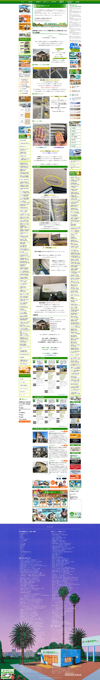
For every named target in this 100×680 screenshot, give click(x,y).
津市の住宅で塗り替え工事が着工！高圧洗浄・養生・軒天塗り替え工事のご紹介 (75, 30)
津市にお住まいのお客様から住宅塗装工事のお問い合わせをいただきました (75, 26)
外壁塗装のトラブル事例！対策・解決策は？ (75, 346)
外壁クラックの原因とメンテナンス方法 (24, 211)
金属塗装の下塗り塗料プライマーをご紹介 (75, 247)
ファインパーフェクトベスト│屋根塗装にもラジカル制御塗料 (62, 629)
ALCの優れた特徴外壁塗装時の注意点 (23, 351)
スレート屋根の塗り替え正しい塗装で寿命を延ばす (25, 272)
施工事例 (30, 1)
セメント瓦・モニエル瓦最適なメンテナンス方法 (24, 294)
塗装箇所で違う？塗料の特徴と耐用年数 (75, 241)
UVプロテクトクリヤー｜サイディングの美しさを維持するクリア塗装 (63, 643)
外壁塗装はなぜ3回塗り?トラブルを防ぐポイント (24, 237)
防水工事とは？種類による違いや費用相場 (25, 326)
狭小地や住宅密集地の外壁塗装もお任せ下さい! (24, 278)
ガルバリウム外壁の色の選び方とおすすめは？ (27, 596)
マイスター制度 (22, 543)
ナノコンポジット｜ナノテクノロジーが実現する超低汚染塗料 (62, 640)
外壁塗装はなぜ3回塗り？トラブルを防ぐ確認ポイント (29, 612)
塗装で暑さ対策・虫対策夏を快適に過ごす (24, 205)
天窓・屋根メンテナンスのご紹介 (24, 253)
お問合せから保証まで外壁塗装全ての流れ (59, 537)
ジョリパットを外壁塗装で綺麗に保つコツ (75, 304)
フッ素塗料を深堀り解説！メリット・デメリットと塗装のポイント (31, 667)
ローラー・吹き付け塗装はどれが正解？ (74, 307)
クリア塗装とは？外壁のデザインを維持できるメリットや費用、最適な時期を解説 (65, 654)
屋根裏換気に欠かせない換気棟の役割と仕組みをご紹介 (29, 643)
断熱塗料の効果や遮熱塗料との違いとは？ (75, 330)
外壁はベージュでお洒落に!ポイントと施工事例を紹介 (75, 368)
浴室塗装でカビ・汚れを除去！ (23, 310)
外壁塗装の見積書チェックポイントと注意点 (75, 199)
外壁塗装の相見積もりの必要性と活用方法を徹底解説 (29, 613)
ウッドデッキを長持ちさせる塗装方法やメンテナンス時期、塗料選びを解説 (64, 604)
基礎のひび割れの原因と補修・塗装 (74, 342)
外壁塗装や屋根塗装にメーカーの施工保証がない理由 (75, 257)
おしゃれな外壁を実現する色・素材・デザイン (75, 352)
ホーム (22, 1)
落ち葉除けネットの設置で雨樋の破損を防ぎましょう (60, 597)
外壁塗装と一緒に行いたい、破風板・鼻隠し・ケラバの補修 (62, 587)
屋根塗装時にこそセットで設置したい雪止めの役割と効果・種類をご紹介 (64, 595)
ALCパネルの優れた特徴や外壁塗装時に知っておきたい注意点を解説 (31, 626)
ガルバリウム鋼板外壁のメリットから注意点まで (75, 231)
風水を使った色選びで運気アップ (76, 87)
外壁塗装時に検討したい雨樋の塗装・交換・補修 (24, 259)
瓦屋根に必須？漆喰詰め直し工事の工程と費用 (59, 581)
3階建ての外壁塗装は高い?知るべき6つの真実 (75, 219)
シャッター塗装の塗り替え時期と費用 (23, 313)
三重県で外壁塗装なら (24, 385)
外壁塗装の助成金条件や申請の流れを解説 (75, 184)
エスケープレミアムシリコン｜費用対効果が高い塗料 (60, 636)
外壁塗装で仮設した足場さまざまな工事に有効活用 (75, 263)
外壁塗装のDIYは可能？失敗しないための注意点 (75, 276)
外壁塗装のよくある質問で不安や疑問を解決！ (75, 180)
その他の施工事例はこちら (62, 394)
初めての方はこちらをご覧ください (58, 533)
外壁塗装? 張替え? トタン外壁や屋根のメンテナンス (60, 575)
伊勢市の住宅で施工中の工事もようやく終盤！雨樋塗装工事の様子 (75, 41)
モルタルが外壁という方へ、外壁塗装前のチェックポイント (62, 670)
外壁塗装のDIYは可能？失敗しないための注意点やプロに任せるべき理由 (32, 588)
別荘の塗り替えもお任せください (75, 168)
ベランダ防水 (24, 52)
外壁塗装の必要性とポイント (56, 554)
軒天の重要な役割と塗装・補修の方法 (23, 246)
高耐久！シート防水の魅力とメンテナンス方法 (24, 335)
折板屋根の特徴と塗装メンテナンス (23, 288)
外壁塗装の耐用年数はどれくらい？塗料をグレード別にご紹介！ (30, 598)
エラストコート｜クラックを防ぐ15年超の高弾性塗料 (61, 642)
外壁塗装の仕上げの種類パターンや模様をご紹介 (75, 380)
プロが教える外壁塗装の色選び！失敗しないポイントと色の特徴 (30, 561)
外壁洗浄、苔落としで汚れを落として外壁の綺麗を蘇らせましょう (63, 611)
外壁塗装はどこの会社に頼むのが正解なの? (27, 620)
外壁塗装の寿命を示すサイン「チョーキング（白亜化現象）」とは (31, 602)
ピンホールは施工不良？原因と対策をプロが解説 (24, 221)
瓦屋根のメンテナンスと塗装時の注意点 (24, 291)
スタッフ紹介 (22, 382)
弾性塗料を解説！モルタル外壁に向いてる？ (75, 377)
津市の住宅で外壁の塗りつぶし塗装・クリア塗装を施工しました (75, 23)
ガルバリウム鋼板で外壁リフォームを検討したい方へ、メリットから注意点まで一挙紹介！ (35, 595)
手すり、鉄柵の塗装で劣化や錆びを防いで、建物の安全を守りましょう (63, 602)
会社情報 (21, 547)
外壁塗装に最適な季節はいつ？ (24, 189)
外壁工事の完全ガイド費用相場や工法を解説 (24, 164)
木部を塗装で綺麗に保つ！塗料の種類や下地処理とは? (76, 323)
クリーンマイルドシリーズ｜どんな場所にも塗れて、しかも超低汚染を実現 (64, 647)
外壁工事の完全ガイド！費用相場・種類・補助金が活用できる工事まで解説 (32, 575)
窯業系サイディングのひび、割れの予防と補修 (75, 282)
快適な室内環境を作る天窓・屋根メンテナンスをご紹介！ (61, 591)
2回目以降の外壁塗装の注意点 (74, 238)
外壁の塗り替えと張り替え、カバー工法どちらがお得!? (29, 589)
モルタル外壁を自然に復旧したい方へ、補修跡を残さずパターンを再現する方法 (33, 606)
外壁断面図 (22, 357)
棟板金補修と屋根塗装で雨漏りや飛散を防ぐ (24, 319)
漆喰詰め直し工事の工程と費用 (74, 301)
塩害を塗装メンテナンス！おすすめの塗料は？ (25, 341)
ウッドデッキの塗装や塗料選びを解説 (24, 307)
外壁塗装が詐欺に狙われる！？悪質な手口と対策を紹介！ (29, 615)
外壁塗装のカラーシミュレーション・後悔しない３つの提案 (30, 568)
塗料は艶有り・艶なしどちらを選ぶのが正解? (75, 288)
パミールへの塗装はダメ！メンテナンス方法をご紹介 (75, 327)
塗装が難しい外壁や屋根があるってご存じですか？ (75, 279)
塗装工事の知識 (23, 140)
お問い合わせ (22, 391)
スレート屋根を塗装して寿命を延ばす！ (58, 615)
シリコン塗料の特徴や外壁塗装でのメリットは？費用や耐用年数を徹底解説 (64, 650)
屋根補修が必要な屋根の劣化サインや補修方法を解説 (60, 598)
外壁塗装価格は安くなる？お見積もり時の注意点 (25, 167)
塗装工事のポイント (23, 146)
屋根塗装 (24, 46)
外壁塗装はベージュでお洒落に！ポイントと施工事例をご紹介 (30, 664)
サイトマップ (22, 394)
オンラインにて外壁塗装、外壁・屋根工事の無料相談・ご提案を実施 (63, 568)
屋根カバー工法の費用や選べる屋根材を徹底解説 (24, 176)
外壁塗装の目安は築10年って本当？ (23, 153)
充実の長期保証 (22, 544)
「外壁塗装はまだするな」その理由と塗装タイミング (25, 159)
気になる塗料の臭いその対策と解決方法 (74, 215)
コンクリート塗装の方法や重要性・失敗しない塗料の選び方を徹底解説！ (64, 608)
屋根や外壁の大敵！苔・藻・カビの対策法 (75, 317)
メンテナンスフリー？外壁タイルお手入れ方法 (75, 295)
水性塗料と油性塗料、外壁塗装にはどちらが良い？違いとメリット (63, 663)
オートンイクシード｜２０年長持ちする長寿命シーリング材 (62, 649)
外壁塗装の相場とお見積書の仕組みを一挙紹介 (59, 546)
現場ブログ (22, 536)
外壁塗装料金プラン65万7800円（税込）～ (59, 540)
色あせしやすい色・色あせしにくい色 (75, 95)
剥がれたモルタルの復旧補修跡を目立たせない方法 (25, 218)
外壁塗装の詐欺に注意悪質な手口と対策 (75, 206)
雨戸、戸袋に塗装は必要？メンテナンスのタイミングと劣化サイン (63, 609)
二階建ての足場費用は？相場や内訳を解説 (75, 269)
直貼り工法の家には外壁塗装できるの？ (74, 285)
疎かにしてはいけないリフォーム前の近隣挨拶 (75, 212)
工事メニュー (46, 1)
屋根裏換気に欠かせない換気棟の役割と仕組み (24, 338)
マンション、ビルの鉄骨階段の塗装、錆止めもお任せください (62, 601)
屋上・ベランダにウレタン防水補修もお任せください (25, 332)
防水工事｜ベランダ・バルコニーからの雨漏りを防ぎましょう (62, 567)
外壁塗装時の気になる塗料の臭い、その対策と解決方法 (29, 578)
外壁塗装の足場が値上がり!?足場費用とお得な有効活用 (61, 622)
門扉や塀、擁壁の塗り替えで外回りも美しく (59, 564)
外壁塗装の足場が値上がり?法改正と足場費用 (76, 266)
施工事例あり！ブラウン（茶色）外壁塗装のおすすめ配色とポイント (31, 666)
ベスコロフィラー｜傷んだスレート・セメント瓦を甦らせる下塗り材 (63, 633)
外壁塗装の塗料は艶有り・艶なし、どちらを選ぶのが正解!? (62, 661)
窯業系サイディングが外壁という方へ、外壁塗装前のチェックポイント (63, 671)
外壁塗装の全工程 (23, 156)
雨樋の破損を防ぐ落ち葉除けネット (23, 265)
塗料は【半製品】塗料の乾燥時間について (24, 345)
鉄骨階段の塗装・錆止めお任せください (24, 300)
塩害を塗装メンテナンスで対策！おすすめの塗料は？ (29, 644)
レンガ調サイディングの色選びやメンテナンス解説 (25, 214)
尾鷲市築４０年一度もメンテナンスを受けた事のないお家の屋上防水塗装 (75, 9)
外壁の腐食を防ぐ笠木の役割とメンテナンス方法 (25, 256)
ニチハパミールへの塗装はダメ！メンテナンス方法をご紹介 (30, 647)
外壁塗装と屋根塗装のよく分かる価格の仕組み (59, 534)
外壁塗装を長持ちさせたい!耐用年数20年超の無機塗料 (75, 253)
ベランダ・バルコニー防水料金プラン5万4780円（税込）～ (62, 544)
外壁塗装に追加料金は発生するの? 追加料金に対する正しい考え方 (63, 571)
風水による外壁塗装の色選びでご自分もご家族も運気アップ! (30, 569)
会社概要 (77, 1)
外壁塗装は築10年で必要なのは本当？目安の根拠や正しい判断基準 (31, 572)
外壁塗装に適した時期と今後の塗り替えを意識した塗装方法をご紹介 (31, 599)
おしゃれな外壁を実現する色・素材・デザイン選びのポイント (30, 657)
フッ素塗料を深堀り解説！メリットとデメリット (75, 374)
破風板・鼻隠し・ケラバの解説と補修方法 (25, 243)
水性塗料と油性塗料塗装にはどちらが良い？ (75, 292)
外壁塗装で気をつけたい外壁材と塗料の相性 (24, 361)
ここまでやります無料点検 (56, 536)
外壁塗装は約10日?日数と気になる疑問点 (75, 209)
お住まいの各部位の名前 (24, 179)
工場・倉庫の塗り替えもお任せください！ (75, 161)
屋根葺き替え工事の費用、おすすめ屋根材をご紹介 (60, 558)
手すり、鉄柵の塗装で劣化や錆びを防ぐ (24, 303)
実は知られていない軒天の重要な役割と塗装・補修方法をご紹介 (62, 588)
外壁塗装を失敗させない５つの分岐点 (75, 187)
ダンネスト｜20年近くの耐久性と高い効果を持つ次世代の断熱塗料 (63, 644)
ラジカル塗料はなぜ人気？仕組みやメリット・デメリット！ (30, 670)
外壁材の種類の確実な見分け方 (73, 225)
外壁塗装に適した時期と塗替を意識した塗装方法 (24, 186)
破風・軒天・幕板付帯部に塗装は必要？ (24, 240)
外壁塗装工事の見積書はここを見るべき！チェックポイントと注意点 (63, 547)
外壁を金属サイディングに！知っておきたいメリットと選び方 (62, 574)
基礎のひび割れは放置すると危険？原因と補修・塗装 (29, 653)
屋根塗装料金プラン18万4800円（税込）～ (59, 541)
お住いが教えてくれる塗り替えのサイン (24, 150)
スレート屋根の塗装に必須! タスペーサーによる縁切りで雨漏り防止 (31, 619)
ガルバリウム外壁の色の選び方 (74, 234)
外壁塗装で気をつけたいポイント (24, 234)
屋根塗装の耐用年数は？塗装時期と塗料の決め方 (75, 349)
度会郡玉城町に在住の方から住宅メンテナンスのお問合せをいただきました (75, 20)
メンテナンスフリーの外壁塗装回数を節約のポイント (75, 228)
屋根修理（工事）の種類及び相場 (23, 170)
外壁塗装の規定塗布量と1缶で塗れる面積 (75, 311)
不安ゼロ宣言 (22, 546)
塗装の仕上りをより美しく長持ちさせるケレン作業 (25, 224)
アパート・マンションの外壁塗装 (57, 618)
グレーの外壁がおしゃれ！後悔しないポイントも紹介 (75, 358)
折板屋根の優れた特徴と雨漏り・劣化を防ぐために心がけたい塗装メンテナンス (65, 577)
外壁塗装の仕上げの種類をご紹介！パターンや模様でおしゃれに (30, 671)
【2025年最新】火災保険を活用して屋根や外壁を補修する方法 (62, 551)
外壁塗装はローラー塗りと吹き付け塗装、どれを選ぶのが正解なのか (31, 623)
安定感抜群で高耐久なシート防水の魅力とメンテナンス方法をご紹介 (31, 642)
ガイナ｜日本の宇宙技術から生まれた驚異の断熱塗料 (60, 646)
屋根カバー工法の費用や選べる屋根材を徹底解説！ (60, 560)
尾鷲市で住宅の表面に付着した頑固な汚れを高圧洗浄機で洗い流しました (75, 12)
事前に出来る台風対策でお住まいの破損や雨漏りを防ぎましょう (30, 650)
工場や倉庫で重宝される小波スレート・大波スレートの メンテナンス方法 (32, 633)
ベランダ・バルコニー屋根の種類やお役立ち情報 (25, 322)
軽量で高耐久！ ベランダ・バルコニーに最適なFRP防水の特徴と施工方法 (32, 639)
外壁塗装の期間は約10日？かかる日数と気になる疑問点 (29, 571)
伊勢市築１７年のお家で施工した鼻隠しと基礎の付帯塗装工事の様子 (75, 38)
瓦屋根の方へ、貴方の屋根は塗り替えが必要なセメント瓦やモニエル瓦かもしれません (66, 584)
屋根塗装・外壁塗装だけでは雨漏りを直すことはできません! (30, 581)
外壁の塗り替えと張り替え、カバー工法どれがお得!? (75, 221)
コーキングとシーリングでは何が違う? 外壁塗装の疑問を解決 (30, 625)
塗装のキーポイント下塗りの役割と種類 (74, 244)
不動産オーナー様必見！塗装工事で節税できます (75, 260)
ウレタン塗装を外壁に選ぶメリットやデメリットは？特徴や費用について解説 (65, 653)
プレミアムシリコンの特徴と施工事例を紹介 (75, 384)
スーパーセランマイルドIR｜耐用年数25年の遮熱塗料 (61, 632)
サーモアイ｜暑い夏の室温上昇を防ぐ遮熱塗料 (59, 630)
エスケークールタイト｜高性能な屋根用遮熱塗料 (60, 637)
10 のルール (22, 541)
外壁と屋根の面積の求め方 (25, 354)
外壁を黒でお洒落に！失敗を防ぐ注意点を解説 (75, 361)
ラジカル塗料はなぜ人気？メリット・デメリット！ (75, 390)
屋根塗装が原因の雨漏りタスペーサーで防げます (24, 275)
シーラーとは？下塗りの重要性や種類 (75, 250)
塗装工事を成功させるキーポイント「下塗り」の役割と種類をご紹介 (63, 667)
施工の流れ (54, 1)
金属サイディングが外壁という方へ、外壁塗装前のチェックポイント (63, 673)
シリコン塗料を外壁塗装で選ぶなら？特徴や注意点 (25, 199)
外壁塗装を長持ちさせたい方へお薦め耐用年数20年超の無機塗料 (62, 664)
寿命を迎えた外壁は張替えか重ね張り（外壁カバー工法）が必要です (63, 561)
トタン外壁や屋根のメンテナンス (23, 284)
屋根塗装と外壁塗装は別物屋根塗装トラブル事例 (25, 230)
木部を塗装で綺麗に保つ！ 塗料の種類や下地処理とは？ (29, 646)
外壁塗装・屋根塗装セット (24, 49)
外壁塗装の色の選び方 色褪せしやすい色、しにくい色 (29, 562)
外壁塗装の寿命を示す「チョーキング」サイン (24, 208)
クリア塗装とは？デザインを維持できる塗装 (25, 202)
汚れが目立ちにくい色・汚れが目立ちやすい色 (76, 91)
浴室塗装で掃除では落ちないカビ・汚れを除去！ (60, 605)
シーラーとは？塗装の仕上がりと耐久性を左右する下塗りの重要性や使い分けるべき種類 (66, 666)
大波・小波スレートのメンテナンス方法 (24, 364)
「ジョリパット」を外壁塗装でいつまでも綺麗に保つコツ (29, 630)
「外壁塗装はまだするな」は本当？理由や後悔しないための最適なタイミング (33, 574)
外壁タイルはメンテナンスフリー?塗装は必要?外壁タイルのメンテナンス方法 (65, 578)
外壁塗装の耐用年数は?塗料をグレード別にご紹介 (25, 183)
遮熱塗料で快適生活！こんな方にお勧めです (59, 639)
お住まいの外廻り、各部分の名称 (25, 591)
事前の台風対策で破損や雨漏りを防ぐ (74, 336)
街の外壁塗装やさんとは (24, 533)
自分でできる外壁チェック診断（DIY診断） (27, 586)
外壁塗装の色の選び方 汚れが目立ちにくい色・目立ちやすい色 (30, 564)
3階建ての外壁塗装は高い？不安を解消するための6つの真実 (30, 579)
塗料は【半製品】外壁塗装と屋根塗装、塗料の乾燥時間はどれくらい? (31, 622)
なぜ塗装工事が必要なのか (25, 143)
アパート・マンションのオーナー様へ (75, 165)
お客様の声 (38, 1)
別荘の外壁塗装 (54, 619)
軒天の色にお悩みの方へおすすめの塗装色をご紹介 (25, 249)
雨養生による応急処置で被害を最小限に (75, 339)
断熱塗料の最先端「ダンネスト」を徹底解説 (75, 333)
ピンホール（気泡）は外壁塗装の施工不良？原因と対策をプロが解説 (31, 608)
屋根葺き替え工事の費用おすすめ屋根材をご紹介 (24, 173)
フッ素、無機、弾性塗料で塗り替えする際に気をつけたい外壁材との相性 (32, 632)
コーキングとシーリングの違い (25, 348)
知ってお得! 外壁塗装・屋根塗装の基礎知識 (27, 582)
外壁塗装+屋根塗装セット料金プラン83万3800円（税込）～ (62, 543)
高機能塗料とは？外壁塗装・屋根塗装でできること (25, 227)
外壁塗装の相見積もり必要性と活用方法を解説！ (75, 193)
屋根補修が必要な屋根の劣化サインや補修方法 (24, 268)
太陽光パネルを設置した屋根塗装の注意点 (75, 320)
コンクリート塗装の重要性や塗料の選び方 (24, 316)
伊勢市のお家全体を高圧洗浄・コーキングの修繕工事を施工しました (75, 34)
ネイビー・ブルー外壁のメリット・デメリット (75, 355)
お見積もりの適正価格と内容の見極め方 (75, 203)
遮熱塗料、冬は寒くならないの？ (57, 657)
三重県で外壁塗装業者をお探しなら (26, 551)
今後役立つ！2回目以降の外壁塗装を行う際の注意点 (60, 563)
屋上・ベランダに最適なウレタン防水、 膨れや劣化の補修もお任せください (32, 640)
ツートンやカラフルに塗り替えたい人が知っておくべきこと (76, 98)
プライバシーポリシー (24, 388)
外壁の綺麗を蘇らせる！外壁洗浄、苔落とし (75, 314)
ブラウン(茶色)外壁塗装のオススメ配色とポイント (75, 371)
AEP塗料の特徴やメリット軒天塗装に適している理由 (75, 393)
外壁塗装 (24, 42)
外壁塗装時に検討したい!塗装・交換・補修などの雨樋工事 (61, 594)
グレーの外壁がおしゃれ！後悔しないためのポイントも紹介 (30, 660)
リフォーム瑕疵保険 (23, 540)
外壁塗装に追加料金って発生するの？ (74, 190)
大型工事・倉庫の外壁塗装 (56, 616)
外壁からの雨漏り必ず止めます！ (57, 553)
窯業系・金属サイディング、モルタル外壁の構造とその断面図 (30, 629)
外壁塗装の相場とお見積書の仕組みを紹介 (75, 196)
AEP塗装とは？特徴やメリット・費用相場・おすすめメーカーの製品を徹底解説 (65, 656)
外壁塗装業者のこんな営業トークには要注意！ (75, 273)
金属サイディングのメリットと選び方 (23, 281)
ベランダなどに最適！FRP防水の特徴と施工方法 (25, 329)
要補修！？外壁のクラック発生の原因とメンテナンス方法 (29, 603)
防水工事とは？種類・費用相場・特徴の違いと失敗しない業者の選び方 (31, 637)
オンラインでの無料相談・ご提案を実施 (75, 177)
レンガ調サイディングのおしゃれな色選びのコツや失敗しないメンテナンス (32, 605)
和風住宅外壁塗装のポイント (74, 298)
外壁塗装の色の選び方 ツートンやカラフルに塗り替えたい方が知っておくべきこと (33, 565)
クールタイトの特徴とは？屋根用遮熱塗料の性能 (75, 387)
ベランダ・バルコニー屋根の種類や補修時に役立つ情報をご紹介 (30, 636)
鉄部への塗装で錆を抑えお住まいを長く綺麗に (24, 297)
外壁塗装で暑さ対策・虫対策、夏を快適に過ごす (60, 621)
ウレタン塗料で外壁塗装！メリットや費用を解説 (25, 195)
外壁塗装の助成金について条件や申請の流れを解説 (60, 570)
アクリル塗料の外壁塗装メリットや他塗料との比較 (25, 192)
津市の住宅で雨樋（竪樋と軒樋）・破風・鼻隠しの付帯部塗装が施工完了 (75, 16)
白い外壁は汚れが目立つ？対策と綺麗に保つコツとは (75, 365)
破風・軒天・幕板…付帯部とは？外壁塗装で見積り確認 (61, 585)
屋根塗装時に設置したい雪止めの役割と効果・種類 (25, 262)
